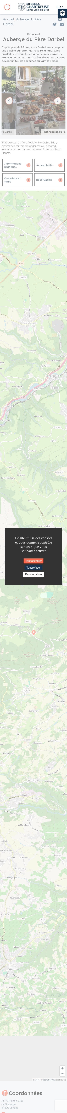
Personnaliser (33, 574)
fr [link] (59, 7)
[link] (62, 13)
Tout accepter (33, 560)
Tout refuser (33, 567)
